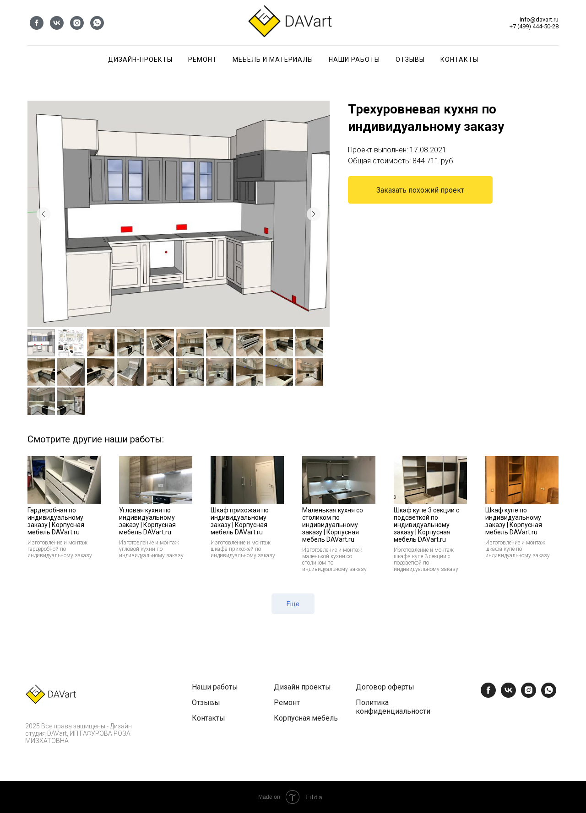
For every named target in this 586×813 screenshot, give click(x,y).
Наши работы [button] (354, 59)
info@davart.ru (539, 19)
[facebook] (36, 23)
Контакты (459, 59)
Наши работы (215, 687)
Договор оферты (385, 687)
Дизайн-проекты (140, 59)
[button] (420, 190)
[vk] (57, 23)
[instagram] (77, 23)
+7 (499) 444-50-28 (534, 26)
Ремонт (202, 59)
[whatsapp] (97, 23)
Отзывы (410, 59)
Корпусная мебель (306, 718)
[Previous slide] (43, 214)
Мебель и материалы (273, 59)
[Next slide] (313, 214)
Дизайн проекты (302, 687)
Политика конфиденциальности (393, 707)
